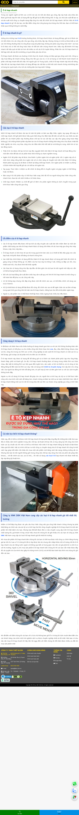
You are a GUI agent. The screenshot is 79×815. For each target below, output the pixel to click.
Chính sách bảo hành (33, 656)
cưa (51, 349)
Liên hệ (69, 656)
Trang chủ (4, 6)
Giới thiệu (69, 653)
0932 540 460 (15, 665)
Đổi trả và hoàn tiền (32, 661)
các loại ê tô (51, 456)
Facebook (58, 655)
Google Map (58, 660)
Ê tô (9, 6)
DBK (2, 535)
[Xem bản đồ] (74, 797)
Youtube (57, 658)
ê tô (19, 38)
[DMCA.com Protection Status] (17, 676)
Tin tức (69, 659)
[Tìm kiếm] (63, 2)
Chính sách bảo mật (33, 659)
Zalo (56, 663)
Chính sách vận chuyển (34, 653)
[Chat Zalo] (74, 790)
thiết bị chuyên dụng (52, 367)
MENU (75, 2)
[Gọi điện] (74, 783)
